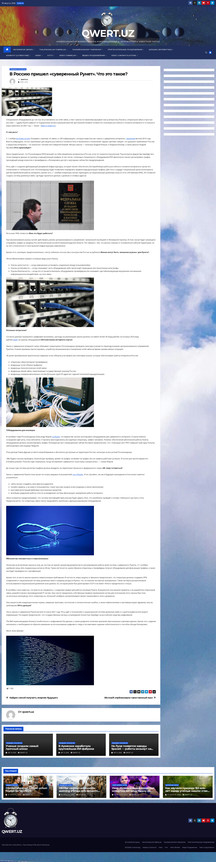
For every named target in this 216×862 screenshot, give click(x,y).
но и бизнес (78, 474)
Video (38, 55)
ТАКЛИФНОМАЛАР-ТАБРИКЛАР (87, 50)
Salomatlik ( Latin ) (66, 785)
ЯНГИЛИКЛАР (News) (23, 50)
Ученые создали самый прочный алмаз (22, 747)
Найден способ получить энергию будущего (33, 697)
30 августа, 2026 (15, 795)
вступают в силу (23, 138)
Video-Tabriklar (67, 55)
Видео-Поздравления (93, 55)
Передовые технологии (18, 69)
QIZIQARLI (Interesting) (160, 50)
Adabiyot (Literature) (17, 55)
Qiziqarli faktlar (11, 785)
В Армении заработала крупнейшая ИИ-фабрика (76, 747)
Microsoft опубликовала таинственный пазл (128, 697)
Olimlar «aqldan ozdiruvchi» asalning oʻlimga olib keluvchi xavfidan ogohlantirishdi (78, 790)
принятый (130, 138)
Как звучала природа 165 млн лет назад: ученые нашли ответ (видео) (187, 790)
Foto (50, 55)
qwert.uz (24, 79)
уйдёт (15, 340)
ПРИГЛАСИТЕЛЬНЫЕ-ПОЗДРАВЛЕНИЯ (125, 50)
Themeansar (45, 845)
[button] (206, 52)
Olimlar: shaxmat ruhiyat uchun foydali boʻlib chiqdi (26, 789)
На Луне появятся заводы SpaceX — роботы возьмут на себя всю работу (131, 748)
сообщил (56, 436)
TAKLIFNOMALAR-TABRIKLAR (52, 50)
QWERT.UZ (108, 33)
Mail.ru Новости (48, 125)
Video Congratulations (124, 55)
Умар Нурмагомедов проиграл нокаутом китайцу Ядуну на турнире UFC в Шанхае (133, 790)
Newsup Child (31, 845)
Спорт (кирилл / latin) (120, 785)
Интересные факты (172, 785)
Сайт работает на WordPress (12, 845)
